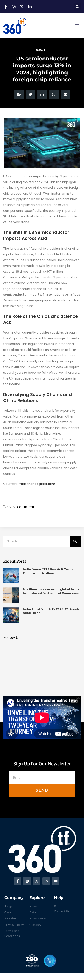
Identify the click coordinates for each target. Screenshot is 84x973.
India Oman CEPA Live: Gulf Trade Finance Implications (48, 571)
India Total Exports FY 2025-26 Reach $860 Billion (51, 611)
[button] (77, 6)
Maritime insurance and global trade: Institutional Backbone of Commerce (51, 591)
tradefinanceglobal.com (37, 484)
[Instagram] (27, 881)
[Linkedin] (46, 881)
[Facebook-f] (17, 881)
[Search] (75, 541)
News (40, 50)
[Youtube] (55, 881)
